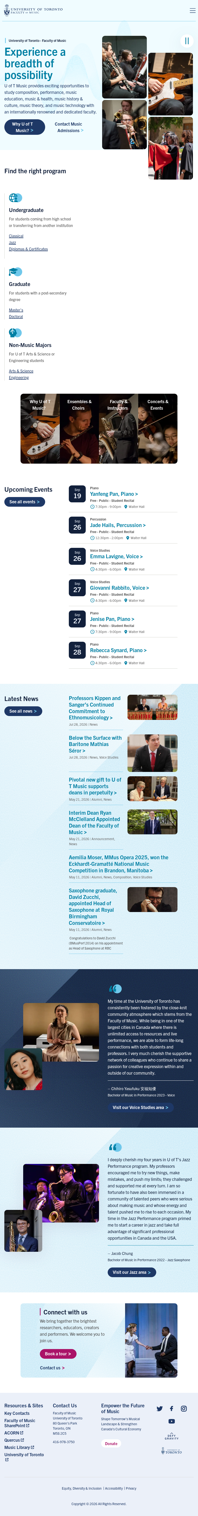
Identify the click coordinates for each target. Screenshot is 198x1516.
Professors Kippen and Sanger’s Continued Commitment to (94, 707)
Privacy (131, 1488)
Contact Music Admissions (68, 127)
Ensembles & (79, 405)
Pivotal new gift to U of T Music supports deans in (95, 786)
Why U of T (40, 405)
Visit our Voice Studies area (138, 1107)
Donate (111, 1443)
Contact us (50, 1367)
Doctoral (16, 316)
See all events (22, 501)
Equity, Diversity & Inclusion (82, 1488)
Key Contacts (16, 1413)
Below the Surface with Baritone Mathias (95, 744)
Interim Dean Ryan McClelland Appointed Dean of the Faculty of (94, 822)
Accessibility (114, 1488)
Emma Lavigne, (115, 556)
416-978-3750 (64, 1442)
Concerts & (158, 405)
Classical (16, 235)
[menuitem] (26, 1413)
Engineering (19, 377)
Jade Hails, (116, 524)
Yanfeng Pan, (112, 493)
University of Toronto (24, 1454)
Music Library (17, 1447)
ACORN (11, 1432)
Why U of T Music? (22, 127)
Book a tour (56, 1353)
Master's (16, 309)
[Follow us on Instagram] (183, 1408)
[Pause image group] (187, 41)
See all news (20, 711)
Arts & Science (21, 370)
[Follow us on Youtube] (171, 1421)
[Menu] (193, 11)
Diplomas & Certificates (28, 248)
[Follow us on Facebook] (171, 1408)
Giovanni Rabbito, (118, 587)
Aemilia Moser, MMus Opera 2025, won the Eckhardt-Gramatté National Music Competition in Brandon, (118, 863)
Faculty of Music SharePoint (19, 1423)
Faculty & (117, 405)
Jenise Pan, (111, 618)
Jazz (12, 242)
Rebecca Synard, (117, 650)
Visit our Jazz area (129, 1272)
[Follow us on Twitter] (159, 1408)
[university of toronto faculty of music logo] (33, 10)
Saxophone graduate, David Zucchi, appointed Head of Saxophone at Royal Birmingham (93, 906)
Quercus (12, 1440)
